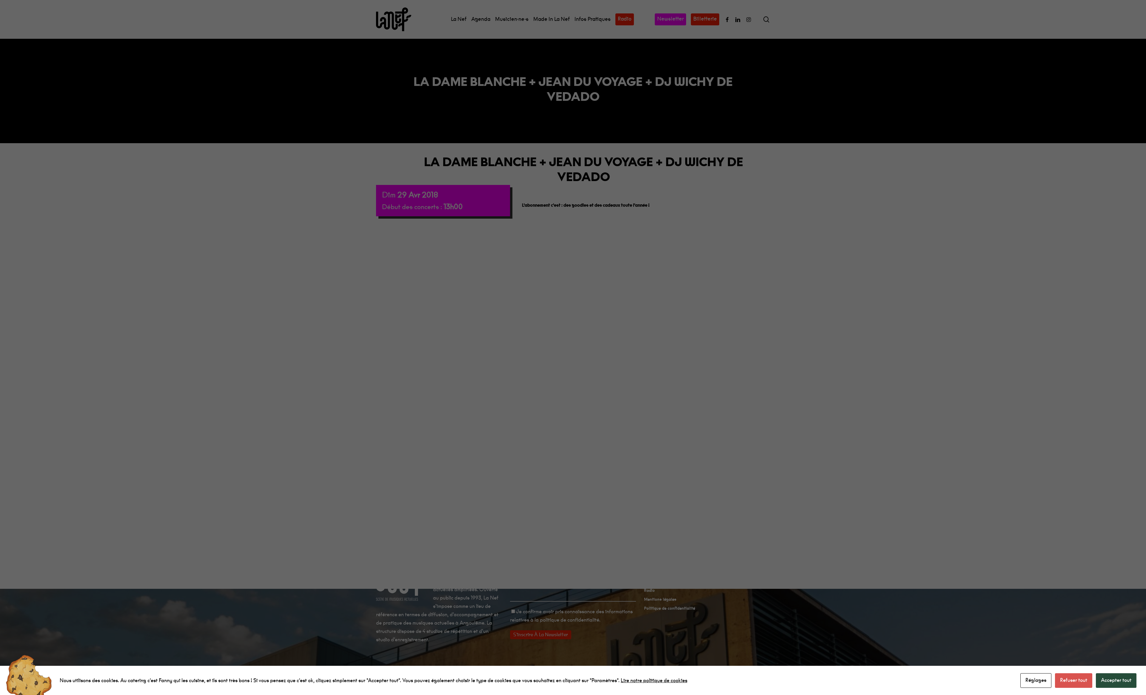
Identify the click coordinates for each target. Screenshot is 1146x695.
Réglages (1035, 680)
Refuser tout (1073, 680)
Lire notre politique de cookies (654, 680)
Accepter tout (1116, 680)
